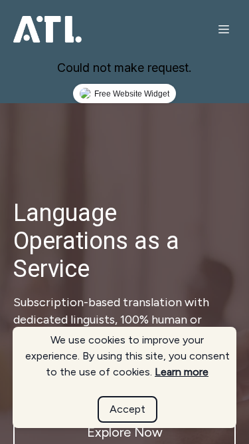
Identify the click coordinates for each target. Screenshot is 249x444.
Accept (127, 409)
